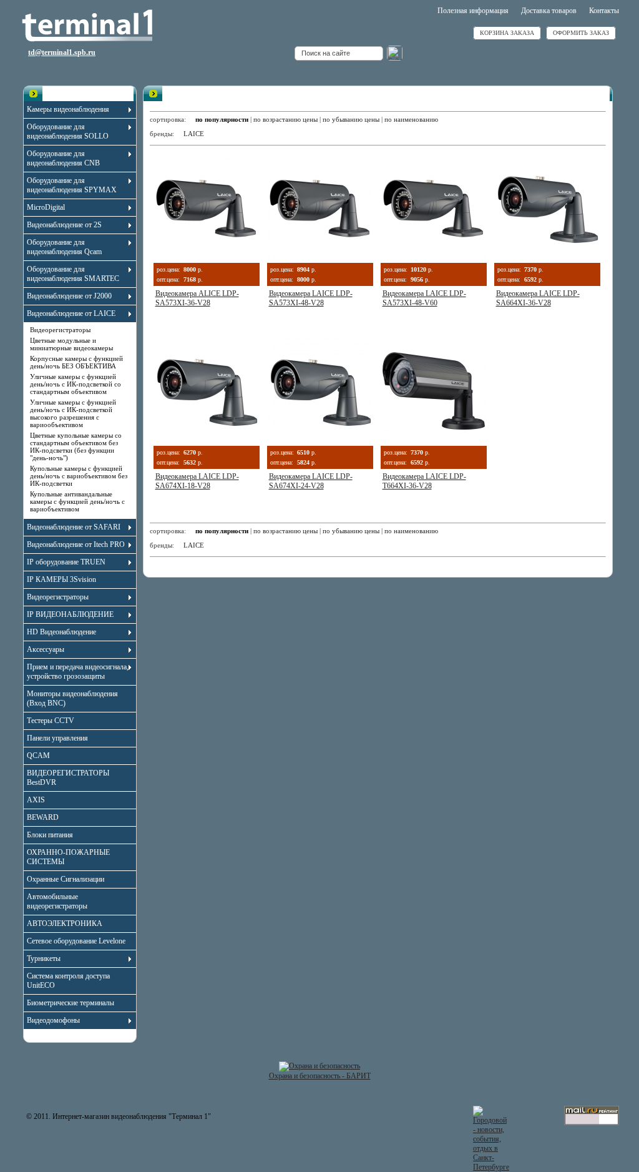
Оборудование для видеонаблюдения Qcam (64, 247)
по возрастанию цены (285, 119)
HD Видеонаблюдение (61, 632)
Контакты (604, 10)
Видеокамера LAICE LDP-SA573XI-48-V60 (424, 298)
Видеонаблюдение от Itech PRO (76, 544)
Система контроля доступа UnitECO (68, 981)
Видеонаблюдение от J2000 (69, 296)
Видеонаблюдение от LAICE (71, 313)
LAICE (193, 133)
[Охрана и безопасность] (319, 1065)
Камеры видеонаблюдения (68, 109)
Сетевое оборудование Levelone (76, 941)
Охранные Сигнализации (65, 879)
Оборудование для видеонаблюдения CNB (63, 158)
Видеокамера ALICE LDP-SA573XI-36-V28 (197, 298)
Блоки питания (50, 834)
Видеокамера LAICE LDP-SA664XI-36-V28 (538, 298)
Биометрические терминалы (70, 1002)
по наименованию (411, 119)
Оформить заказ (581, 32)
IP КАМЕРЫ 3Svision (61, 579)
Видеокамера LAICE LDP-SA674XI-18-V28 (197, 481)
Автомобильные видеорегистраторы (57, 901)
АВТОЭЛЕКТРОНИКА (64, 923)
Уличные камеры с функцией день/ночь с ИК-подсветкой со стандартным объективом (75, 384)
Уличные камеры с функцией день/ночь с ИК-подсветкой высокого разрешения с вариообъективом (73, 413)
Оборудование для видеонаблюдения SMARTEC (73, 274)
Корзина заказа (507, 32)
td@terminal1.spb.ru (61, 52)
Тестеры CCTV (50, 720)
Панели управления (57, 738)
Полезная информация (473, 10)
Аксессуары (45, 649)
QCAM (38, 755)
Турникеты (44, 958)
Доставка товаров (549, 10)
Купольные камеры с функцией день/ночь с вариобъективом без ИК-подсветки (78, 476)
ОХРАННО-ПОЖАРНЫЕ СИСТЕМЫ (68, 857)
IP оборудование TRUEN (66, 562)
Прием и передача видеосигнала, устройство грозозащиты (78, 671)
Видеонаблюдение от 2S (64, 224)
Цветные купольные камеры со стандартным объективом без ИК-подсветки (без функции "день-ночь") (76, 446)
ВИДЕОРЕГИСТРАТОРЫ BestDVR (68, 778)
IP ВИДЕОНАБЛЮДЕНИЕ (70, 614)
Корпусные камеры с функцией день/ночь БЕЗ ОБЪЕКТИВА (76, 362)
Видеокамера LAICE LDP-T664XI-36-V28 (424, 481)
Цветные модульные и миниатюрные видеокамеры (71, 344)
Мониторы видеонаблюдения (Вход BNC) (72, 698)
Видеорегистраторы (60, 329)
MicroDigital (46, 207)
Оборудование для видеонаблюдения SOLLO (68, 131)
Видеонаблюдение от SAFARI (73, 527)
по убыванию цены (351, 119)
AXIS (36, 799)
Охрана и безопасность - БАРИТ (320, 1075)
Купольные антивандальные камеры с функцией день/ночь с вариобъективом (77, 501)
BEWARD (43, 817)
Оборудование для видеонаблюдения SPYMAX (72, 185)
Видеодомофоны (53, 1020)
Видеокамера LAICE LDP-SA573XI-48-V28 (311, 298)
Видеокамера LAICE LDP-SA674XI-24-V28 (311, 481)
